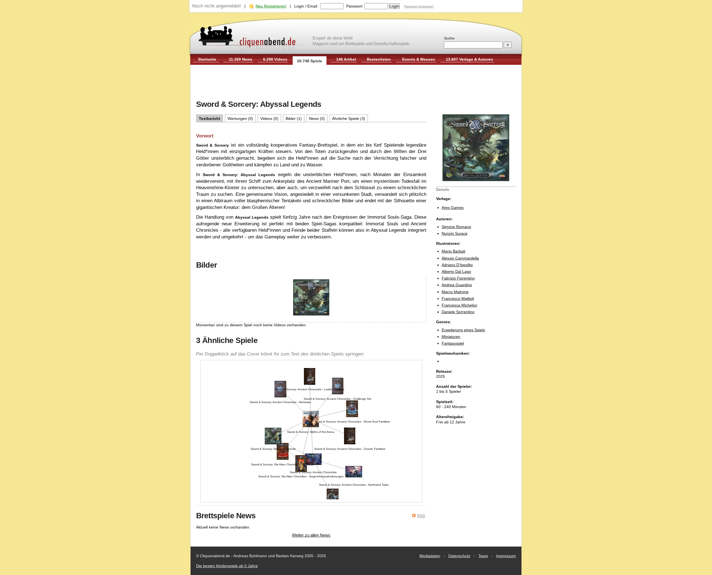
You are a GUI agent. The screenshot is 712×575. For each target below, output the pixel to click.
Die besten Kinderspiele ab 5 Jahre (227, 566)
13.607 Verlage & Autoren (469, 59)
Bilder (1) (294, 118)
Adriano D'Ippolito (457, 265)
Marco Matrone (455, 292)
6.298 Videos (275, 59)
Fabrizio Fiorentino (458, 278)
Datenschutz (459, 556)
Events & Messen (418, 59)
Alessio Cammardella (460, 258)
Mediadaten (429, 556)
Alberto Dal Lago (456, 271)
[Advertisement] (356, 82)
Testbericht (209, 118)
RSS (421, 516)
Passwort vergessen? (419, 6)
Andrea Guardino (457, 285)
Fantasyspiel (453, 343)
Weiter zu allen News (311, 535)
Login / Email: (306, 6)
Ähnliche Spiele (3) (348, 118)
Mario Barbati (453, 251)
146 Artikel (346, 59)
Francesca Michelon (459, 305)
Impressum (506, 556)
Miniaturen (451, 336)
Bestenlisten (379, 59)
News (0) (317, 118)
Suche (449, 38)
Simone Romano (456, 226)
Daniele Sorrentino (458, 312)
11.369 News (240, 59)
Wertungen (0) (240, 118)
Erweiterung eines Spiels (463, 330)
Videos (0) (269, 118)
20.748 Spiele (309, 61)
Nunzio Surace (455, 233)
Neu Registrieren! (271, 6)
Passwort (354, 6)
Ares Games (453, 207)
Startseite (207, 59)
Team (483, 556)
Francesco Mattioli (458, 298)
